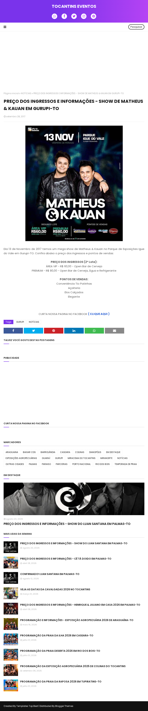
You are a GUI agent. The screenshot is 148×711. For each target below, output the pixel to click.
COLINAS (79, 452)
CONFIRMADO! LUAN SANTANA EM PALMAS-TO (49, 574)
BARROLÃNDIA (48, 452)
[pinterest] (93, 16)
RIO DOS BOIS (102, 464)
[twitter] (74, 16)
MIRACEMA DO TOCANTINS (81, 458)
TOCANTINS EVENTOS (74, 6)
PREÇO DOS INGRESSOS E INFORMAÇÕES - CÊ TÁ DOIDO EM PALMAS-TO (65, 558)
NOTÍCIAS (26, 93)
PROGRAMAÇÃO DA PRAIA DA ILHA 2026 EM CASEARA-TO (56, 635)
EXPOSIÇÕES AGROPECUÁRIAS (21, 458)
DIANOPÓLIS (95, 452)
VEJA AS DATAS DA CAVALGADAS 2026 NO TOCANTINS (55, 589)
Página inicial (11, 93)
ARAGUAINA (12, 452)
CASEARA (65, 452)
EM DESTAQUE (113, 452)
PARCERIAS (62, 464)
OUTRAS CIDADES (15, 464)
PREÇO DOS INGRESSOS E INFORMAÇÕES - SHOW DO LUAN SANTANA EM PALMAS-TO (67, 524)
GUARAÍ (46, 458)
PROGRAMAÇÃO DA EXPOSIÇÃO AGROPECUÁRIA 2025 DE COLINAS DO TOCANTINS (73, 666)
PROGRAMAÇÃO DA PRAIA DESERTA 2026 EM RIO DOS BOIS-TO (60, 651)
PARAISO (46, 464)
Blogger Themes (64, 706)
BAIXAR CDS (29, 452)
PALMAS (33, 464)
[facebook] (64, 16)
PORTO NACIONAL (81, 464)
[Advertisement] (74, 62)
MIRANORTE (106, 458)
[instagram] (83, 16)
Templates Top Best (27, 706)
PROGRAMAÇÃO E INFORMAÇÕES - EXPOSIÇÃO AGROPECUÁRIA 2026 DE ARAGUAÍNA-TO (76, 620)
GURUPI (20, 321)
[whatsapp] (54, 16)
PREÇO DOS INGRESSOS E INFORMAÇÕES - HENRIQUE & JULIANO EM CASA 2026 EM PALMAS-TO (80, 605)
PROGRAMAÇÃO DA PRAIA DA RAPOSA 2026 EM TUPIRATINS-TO (60, 681)
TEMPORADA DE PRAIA (126, 464)
